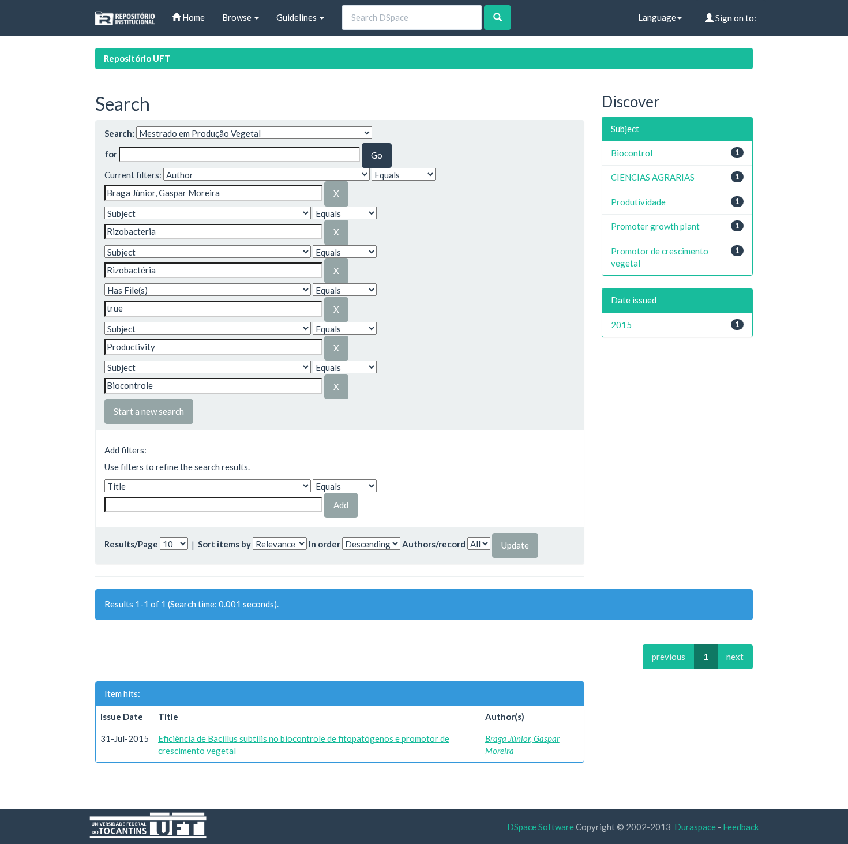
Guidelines (297, 17)
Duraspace (695, 827)
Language (657, 17)
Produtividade (638, 202)
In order (324, 544)
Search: (119, 133)
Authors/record (434, 544)
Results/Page (131, 544)
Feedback (741, 827)
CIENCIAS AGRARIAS (653, 177)
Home (193, 17)
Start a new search (149, 411)
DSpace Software (540, 827)
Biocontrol (631, 153)
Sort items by (224, 544)
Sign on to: (735, 18)
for (110, 154)
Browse (237, 17)
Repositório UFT (137, 58)
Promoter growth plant (655, 226)
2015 (621, 325)
